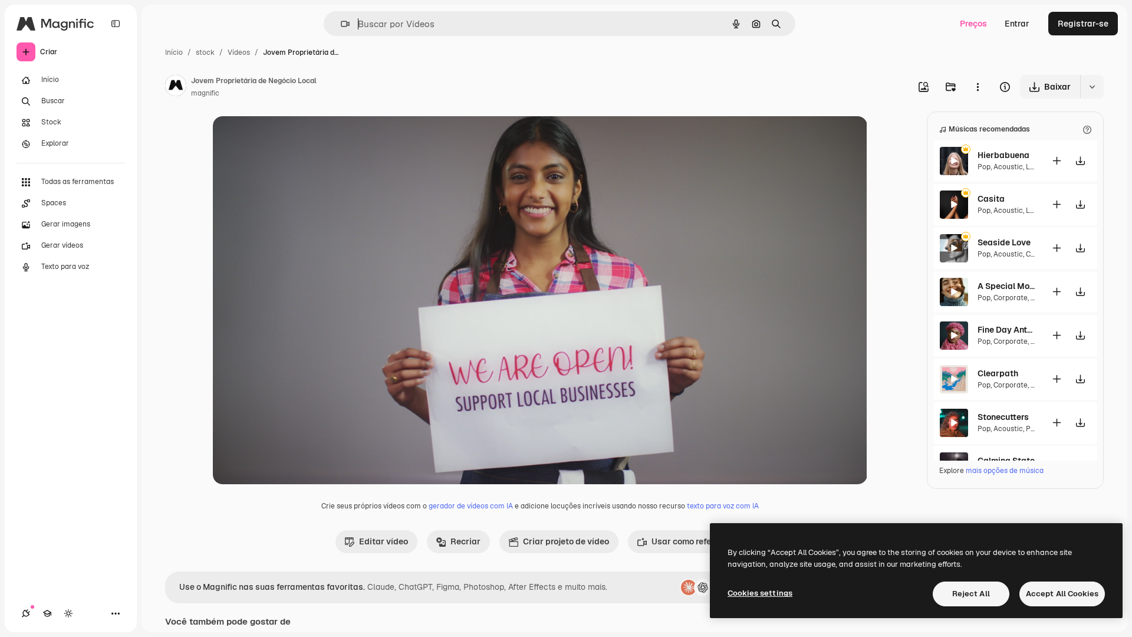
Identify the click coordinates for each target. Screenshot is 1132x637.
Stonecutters (1003, 417)
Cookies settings (760, 593)
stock (205, 52)
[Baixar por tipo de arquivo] (1092, 86)
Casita (991, 198)
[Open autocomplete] (340, 23)
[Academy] (47, 613)
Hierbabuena (1003, 155)
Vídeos (239, 52)
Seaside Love (1004, 242)
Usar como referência (693, 541)
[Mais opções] (977, 86)
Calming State (1006, 460)
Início (174, 52)
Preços (973, 23)
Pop (984, 167)
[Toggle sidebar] (115, 23)
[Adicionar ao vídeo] (1056, 161)
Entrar (1017, 23)
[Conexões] (26, 613)
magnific (205, 93)
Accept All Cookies (1062, 594)
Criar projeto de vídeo (566, 541)
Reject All (971, 594)
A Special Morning (1007, 286)
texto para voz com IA (723, 506)
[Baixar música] (1080, 161)
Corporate (1010, 298)
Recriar (465, 541)
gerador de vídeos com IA (471, 506)
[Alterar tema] (68, 613)
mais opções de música (1005, 470)
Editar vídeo (383, 541)
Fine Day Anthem (1007, 329)
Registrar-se (1083, 23)
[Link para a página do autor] (175, 87)
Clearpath (998, 373)
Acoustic (1008, 167)
